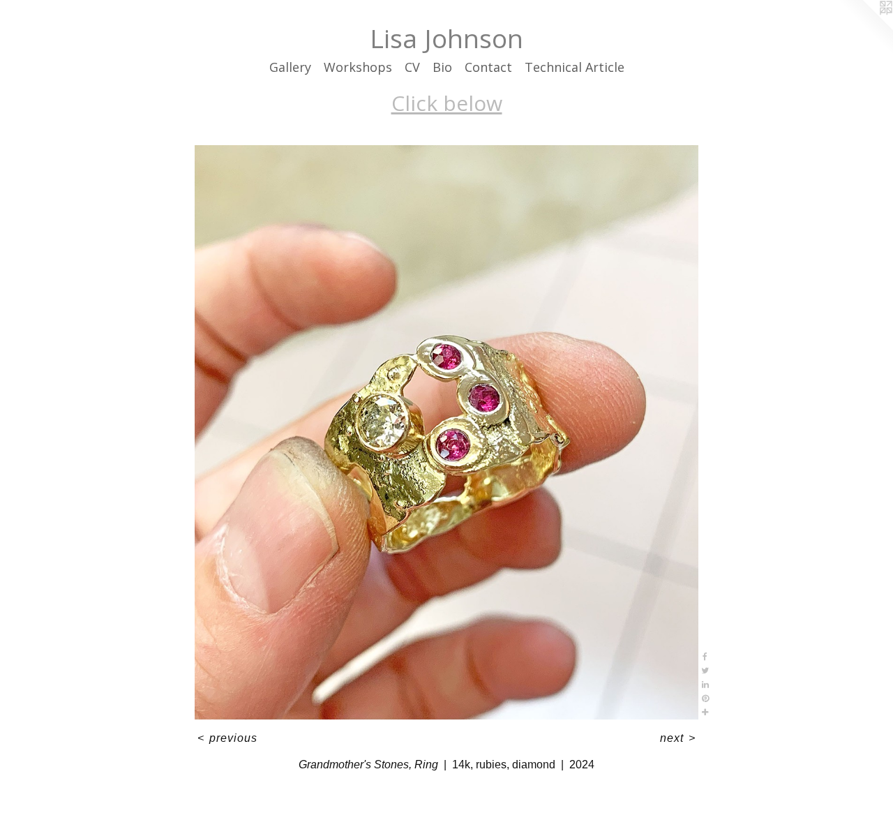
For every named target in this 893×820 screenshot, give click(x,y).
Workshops (358, 67)
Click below (446, 103)
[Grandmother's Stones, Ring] (446, 432)
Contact (488, 67)
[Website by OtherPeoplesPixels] (865, 28)
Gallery (290, 67)
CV (412, 67)
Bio (442, 67)
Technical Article (574, 67)
